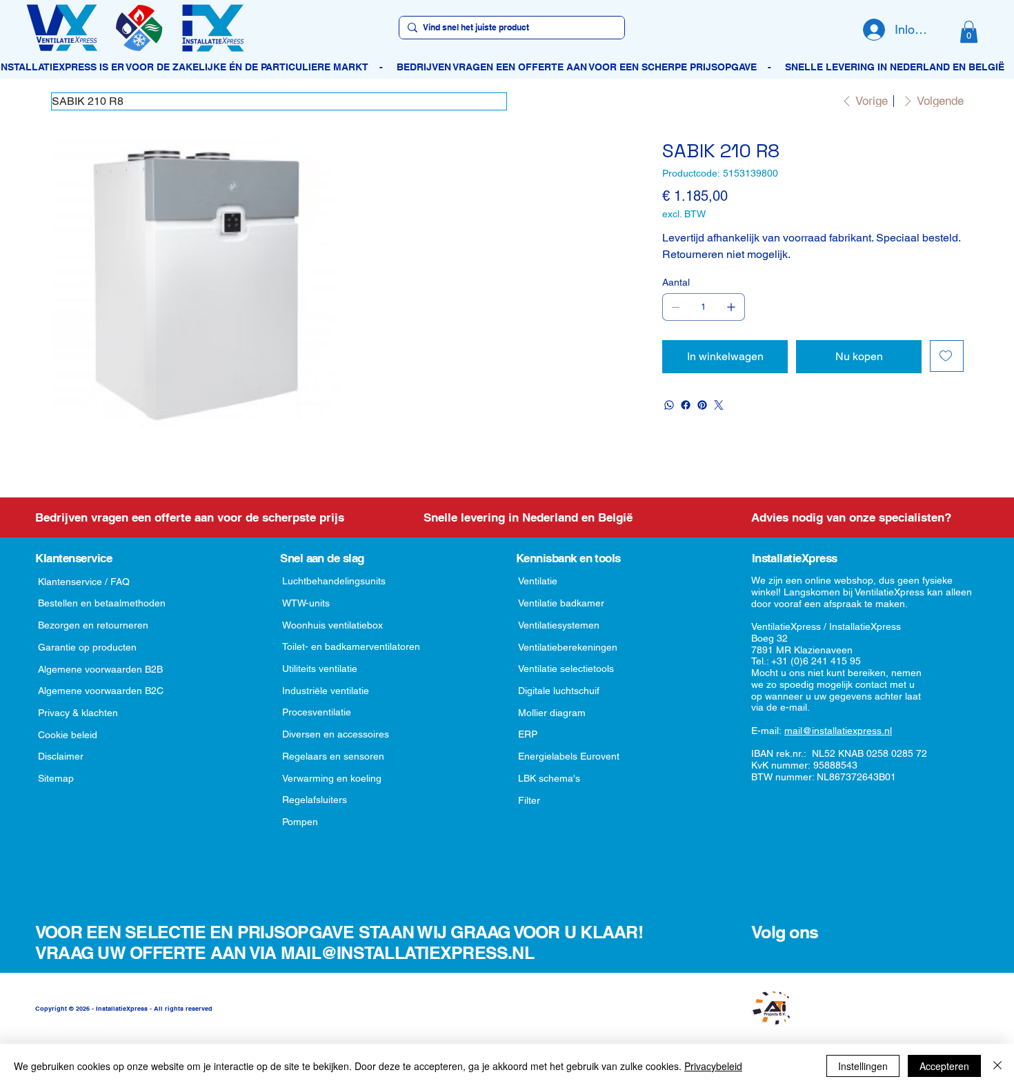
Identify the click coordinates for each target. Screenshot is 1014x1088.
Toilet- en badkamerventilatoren (351, 646)
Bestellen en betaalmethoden (102, 603)
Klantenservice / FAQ (84, 581)
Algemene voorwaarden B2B (100, 669)
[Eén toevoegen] (731, 307)
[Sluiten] (997, 1066)
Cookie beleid (67, 734)
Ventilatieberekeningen (567, 647)
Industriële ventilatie (325, 690)
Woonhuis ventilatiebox (332, 625)
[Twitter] (719, 405)
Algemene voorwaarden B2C (100, 690)
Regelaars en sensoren (333, 756)
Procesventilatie (316, 712)
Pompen (300, 821)
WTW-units (306, 603)
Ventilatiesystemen (558, 625)
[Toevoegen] (947, 356)
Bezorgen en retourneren (93, 625)
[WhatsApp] (669, 405)
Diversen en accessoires (335, 734)
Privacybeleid (713, 1066)
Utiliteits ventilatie (319, 668)
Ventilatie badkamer (561, 603)
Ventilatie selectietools (566, 668)
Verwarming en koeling (331, 778)
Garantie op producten (87, 647)
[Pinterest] (702, 405)
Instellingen (863, 1066)
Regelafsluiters (314, 799)
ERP (527, 734)
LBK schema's (549, 778)
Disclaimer (60, 756)
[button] (969, 32)
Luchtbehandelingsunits (334, 580)
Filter (529, 800)
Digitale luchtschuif (558, 690)
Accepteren (944, 1066)
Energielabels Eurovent (568, 756)
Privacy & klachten (78, 712)
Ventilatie (537, 580)
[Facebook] (686, 405)
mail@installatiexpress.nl (838, 730)
